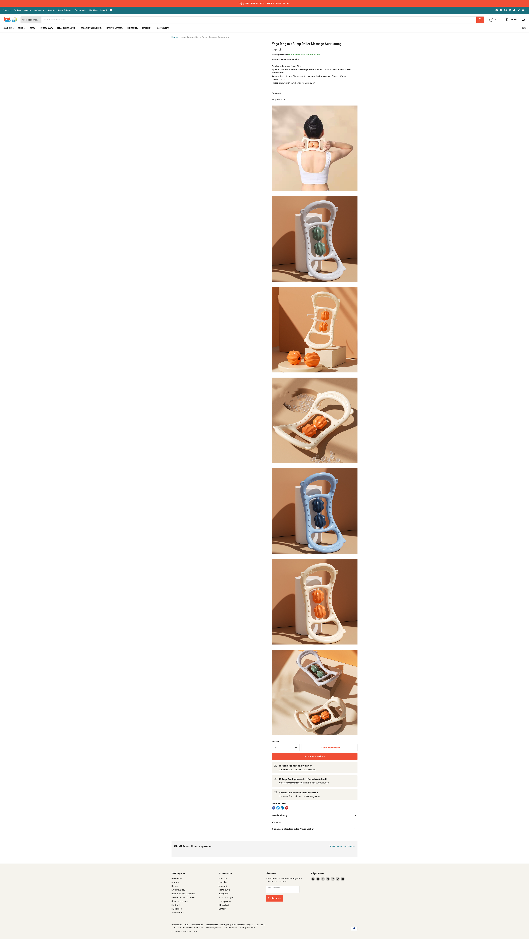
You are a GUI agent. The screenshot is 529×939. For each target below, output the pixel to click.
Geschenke (8, 28)
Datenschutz (197, 924)
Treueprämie (80, 10)
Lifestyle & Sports (114, 28)
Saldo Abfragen (65, 10)
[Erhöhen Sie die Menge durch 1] (296, 747)
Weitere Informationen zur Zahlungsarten (300, 796)
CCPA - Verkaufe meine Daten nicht (187, 927)
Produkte (17, 10)
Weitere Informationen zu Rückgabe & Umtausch (304, 782)
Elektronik (132, 28)
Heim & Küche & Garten (66, 28)
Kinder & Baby (46, 28)
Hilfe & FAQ (93, 10)
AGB (186, 924)
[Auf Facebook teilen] (273, 808)
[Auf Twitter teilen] (278, 808)
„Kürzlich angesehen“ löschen (341, 846)
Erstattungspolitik (213, 927)
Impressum (177, 924)
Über (524, 28)
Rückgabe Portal (247, 927)
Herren (32, 28)
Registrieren (274, 898)
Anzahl (275, 742)
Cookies (259, 924)
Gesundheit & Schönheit (91, 28)
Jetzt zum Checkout (314, 756)
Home (175, 37)
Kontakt (103, 10)
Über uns (7, 10)
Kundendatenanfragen (242, 924)
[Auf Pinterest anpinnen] (286, 808)
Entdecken (147, 28)
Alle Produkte (163, 28)
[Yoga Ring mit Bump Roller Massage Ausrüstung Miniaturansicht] (176, 49)
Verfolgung (39, 10)
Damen (21, 28)
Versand (27, 10)
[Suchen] (480, 20)
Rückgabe (51, 10)
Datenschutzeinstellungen (217, 924)
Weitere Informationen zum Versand (297, 769)
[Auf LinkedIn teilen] (282, 808)
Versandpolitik (230, 927)
